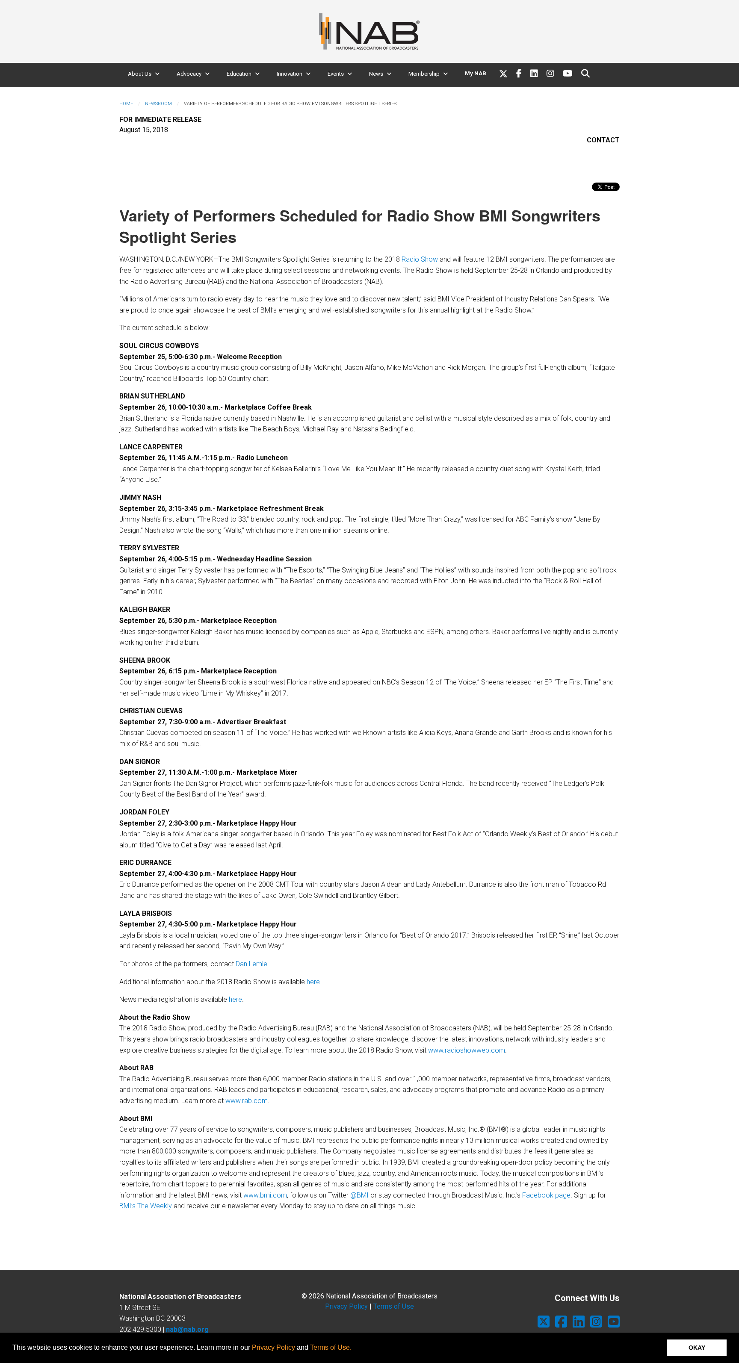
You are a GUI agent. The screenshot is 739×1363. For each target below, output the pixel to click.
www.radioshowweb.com (466, 1050)
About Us (139, 74)
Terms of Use (393, 1306)
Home (126, 103)
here (313, 982)
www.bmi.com (265, 1195)
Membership (424, 74)
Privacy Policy (273, 1347)
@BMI (359, 1195)
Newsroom (158, 103)
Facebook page (546, 1195)
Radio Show (420, 259)
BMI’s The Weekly (145, 1206)
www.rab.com (246, 1101)
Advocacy (189, 74)
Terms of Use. (331, 1347)
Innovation (289, 74)
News (376, 74)
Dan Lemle (251, 964)
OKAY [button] (697, 1347)
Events (336, 74)
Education (239, 74)
